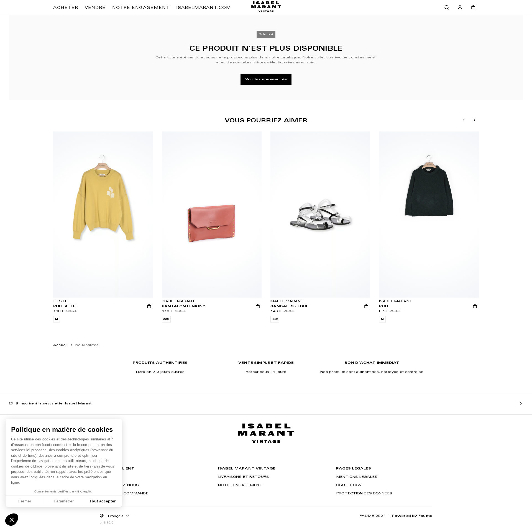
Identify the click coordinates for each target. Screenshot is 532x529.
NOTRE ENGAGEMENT (141, 7)
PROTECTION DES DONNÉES (364, 493)
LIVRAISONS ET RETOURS (243, 476)
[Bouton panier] (473, 7)
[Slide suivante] (474, 120)
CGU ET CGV (349, 485)
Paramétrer (64, 501)
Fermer (24, 501)
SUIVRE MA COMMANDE (124, 493)
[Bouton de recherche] (446, 7)
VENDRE (95, 7)
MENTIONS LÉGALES (356, 476)
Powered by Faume (412, 515)
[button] (11, 519)
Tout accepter (102, 501)
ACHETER (65, 7)
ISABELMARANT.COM (203, 7)
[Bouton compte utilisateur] (460, 7)
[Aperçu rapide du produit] (149, 306)
